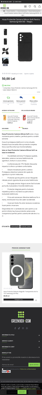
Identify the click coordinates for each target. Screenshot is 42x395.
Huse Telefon (11, 11)
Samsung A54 (15, 226)
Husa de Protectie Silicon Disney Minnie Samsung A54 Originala (33, 118)
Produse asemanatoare (21, 248)
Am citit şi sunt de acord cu (20, 369)
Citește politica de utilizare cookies (26, 388)
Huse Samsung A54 (34, 11)
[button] (5, 28)
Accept (23, 392)
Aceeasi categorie (8, 110)
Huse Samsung (21, 11)
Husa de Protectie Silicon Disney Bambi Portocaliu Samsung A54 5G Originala (14, 118)
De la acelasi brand (28, 110)
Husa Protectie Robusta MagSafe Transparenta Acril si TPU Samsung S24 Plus (21, 292)
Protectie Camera (26, 226)
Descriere (5, 128)
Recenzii (25, 128)
